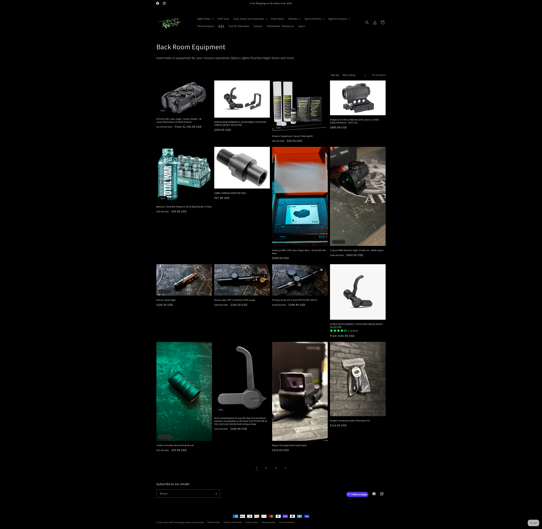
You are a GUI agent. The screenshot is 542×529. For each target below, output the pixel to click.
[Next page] (285, 468)
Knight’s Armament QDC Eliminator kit (350, 420)
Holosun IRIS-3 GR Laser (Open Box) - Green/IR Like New (299, 252)
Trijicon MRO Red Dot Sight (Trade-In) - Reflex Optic (357, 250)
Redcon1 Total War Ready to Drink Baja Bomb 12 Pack (184, 206)
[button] (205, 18)
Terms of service (286, 522)
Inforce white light (166, 300)
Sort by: (335, 75)
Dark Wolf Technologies (174, 522)
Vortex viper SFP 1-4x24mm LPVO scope (234, 300)
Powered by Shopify (195, 522)
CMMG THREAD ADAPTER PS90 (230, 193)
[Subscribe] (216, 493)
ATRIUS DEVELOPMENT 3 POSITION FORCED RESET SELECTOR (356, 326)
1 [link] (256, 468)
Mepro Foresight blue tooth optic (289, 445)
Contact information (233, 522)
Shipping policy (269, 522)
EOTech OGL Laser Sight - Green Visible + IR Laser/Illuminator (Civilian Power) (179, 120)
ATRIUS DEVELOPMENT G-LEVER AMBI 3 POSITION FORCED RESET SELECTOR (240, 124)
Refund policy (213, 522)
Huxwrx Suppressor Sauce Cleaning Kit (292, 136)
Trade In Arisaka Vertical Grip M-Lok (175, 445)
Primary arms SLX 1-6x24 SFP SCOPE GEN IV (294, 300)
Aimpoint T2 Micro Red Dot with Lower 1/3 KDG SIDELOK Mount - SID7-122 (354, 121)
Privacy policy (251, 522)
